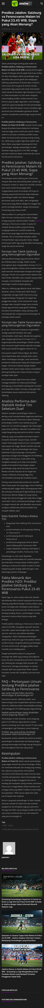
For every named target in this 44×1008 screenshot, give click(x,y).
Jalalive (38, 221)
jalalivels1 (5, 857)
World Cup (6, 29)
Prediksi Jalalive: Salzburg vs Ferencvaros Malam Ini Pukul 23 (20, 829)
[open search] (41, 3)
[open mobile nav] (3, 3)
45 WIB (4, 825)
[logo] (22, 3)
